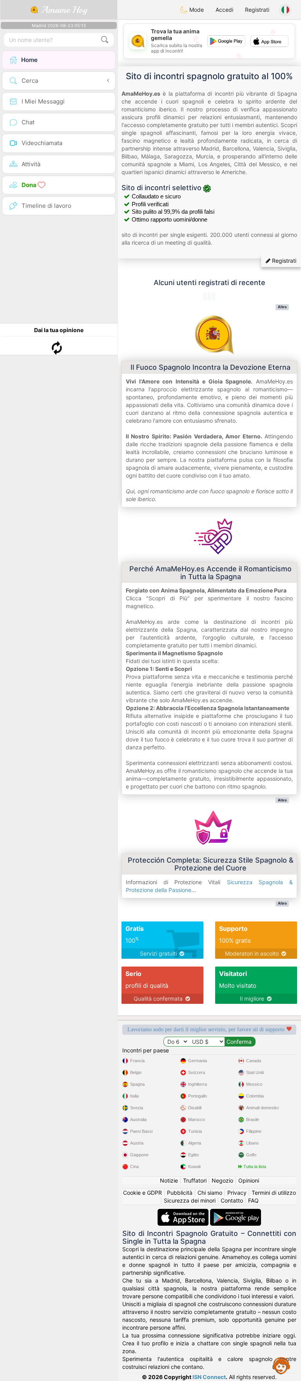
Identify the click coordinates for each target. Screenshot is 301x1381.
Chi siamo (210, 1192)
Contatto (232, 1200)
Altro (282, 307)
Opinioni (248, 1180)
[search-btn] (105, 40)
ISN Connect (209, 1377)
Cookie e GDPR (142, 1192)
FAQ (253, 1200)
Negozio (222, 1180)
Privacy (237, 1192)
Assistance (281, 1365)
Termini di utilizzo (274, 1192)
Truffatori (195, 1180)
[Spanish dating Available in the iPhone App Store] (184, 1212)
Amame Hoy (62, 10)
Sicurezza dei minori (190, 1200)
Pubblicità (179, 1192)
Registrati (257, 9)
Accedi (224, 9)
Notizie (169, 1180)
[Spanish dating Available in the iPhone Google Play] (235, 1212)
